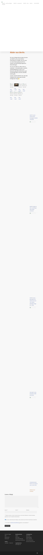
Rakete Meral (5, 17)
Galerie (31, 3)
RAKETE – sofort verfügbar (7, 3)
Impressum (7, 538)
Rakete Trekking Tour (7, 7)
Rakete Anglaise (6, 27)
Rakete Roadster (6, 18)
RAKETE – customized (18, 3)
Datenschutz (7, 537)
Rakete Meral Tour (6, 8)
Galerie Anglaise (6, 39)
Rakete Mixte (5, 13)
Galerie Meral (5, 46)
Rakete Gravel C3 (6, 10)
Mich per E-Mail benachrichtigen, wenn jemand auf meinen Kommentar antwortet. (21, 519)
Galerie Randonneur (7, 42)
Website (27, 510)
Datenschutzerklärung (15, 522)
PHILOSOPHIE (36, 3)
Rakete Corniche (6, 29)
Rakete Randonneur (7, 20)
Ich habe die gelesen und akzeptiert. (17, 522)
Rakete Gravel (5, 11)
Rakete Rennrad (6, 30)
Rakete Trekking (6, 14)
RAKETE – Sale (26, 3)
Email (16, 510)
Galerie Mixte (5, 36)
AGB (5, 535)
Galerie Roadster (6, 47)
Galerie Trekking (6, 37)
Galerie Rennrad (6, 44)
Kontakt (3, 4)
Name (6, 510)
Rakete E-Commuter (7, 24)
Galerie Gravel (5, 43)
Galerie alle (5, 34)
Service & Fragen (8, 534)
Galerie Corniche (6, 40)
